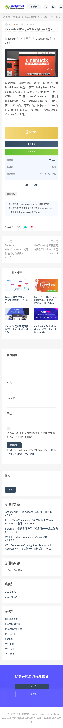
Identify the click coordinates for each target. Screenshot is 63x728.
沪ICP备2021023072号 (24, 718)
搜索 (7, 476)
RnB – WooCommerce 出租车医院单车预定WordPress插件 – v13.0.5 (29, 522)
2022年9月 (11, 592)
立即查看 (32, 686)
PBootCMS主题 (14, 629)
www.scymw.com (40, 714)
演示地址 (32, 152)
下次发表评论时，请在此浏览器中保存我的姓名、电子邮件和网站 (31, 435)
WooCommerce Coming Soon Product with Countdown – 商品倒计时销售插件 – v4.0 (29, 547)
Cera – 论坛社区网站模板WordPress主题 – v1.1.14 (16, 329)
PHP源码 (10, 634)
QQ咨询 (33, 185)
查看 (53, 160)
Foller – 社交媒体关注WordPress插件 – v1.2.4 (16, 300)
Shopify (9, 639)
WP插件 (9, 649)
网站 (9, 413)
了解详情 (32, 694)
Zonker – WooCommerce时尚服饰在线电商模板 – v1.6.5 (16, 251)
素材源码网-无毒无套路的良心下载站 (30, 17)
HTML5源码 (12, 619)
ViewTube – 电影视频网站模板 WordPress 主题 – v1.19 (46, 249)
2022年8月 (11, 597)
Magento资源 (12, 624)
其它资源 (10, 654)
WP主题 (54, 17)
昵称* (10, 383)
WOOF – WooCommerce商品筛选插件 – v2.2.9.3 (28, 539)
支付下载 (32, 144)
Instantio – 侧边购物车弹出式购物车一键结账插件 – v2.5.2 (31, 530)
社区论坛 (11, 194)
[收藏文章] (18, 227)
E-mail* (11, 398)
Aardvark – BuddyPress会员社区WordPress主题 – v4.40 (46, 329)
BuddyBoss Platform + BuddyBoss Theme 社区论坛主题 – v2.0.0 (45, 300)
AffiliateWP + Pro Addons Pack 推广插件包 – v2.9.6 (30, 514)
